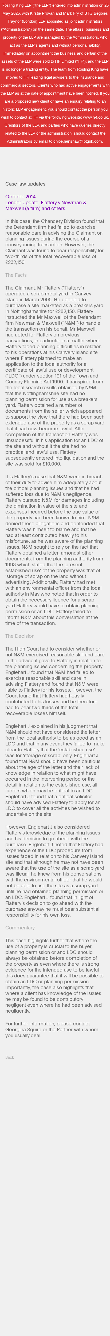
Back (9, 1057)
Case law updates (25, 183)
